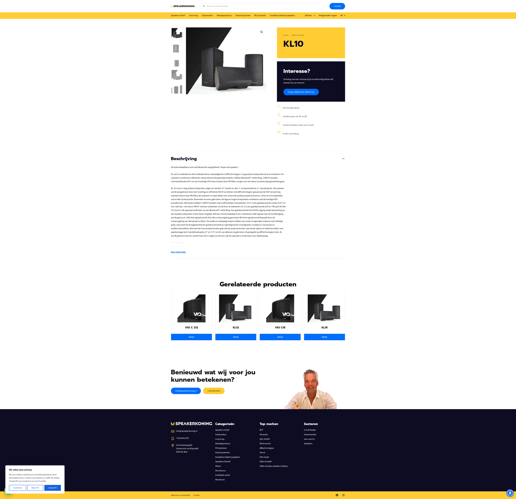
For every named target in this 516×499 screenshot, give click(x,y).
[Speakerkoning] (183, 6)
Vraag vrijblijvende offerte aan (301, 92)
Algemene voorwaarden (180, 495)
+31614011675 (213, 390)
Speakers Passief (222, 461)
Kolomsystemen (222, 452)
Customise (17, 488)
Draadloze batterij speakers (227, 457)
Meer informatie (178, 252)
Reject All (35, 488)
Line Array (219, 439)
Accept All (53, 488)
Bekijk (191, 337)
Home (285, 35)
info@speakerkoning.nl (186, 390)
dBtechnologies (267, 448)
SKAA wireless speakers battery (274, 466)
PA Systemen (221, 448)
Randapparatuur (222, 443)
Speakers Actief (222, 429)
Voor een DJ (309, 439)
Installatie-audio (222, 475)
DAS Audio (264, 457)
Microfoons (220, 470)
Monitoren (220, 479)
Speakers (308, 443)
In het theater (310, 429)
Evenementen (310, 434)
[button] (261, 32)
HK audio (264, 434)
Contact (337, 6)
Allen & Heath (266, 461)
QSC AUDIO (265, 439)
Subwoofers (220, 434)
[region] (34, 479)
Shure (262, 452)
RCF (261, 429)
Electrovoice (265, 443)
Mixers (218, 466)
